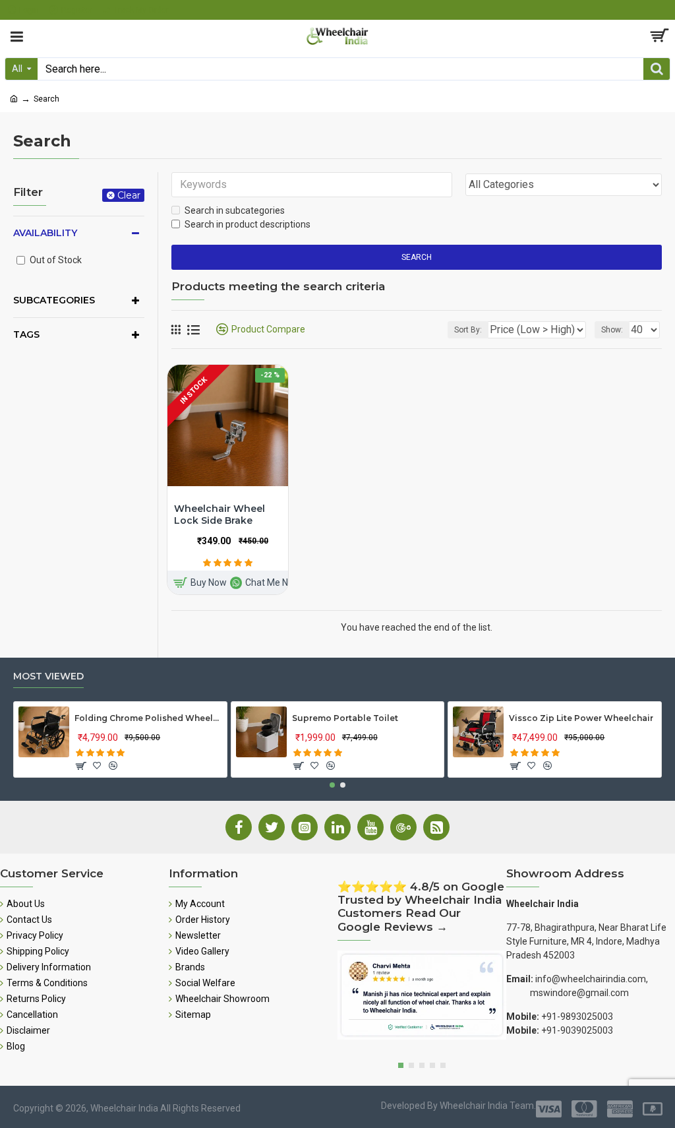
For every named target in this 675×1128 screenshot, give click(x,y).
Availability (45, 233)
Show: (612, 329)
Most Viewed (48, 676)
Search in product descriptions (247, 224)
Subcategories (54, 300)
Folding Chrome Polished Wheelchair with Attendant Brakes (147, 718)
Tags (26, 334)
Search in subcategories (235, 210)
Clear (128, 195)
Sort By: (468, 329)
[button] (332, 785)
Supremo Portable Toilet (345, 718)
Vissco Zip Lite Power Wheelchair (581, 718)
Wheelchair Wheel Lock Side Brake (219, 514)
